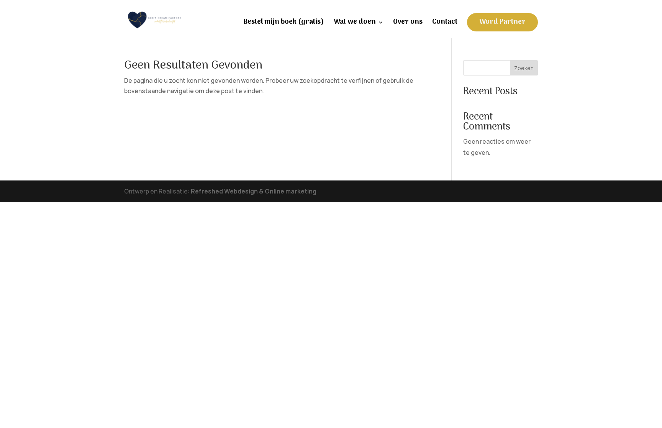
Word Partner (502, 22)
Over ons (408, 24)
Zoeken (524, 68)
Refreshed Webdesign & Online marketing (253, 191)
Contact (444, 24)
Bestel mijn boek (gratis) (284, 24)
